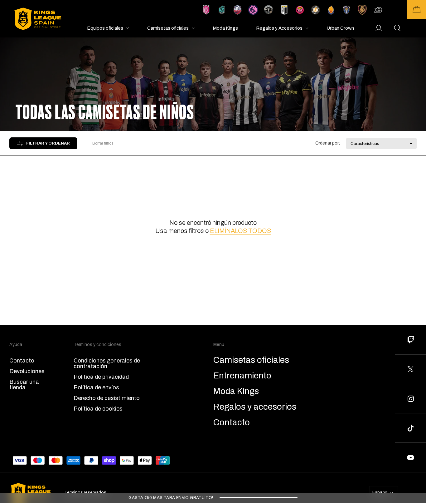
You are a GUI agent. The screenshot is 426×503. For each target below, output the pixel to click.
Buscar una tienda (24, 385)
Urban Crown (340, 28)
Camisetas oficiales (168, 28)
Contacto (21, 361)
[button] (416, 9)
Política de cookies (98, 409)
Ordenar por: (327, 143)
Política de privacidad (101, 377)
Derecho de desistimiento (107, 398)
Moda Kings (225, 28)
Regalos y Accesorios (279, 28)
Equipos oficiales (105, 28)
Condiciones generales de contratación (107, 363)
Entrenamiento (242, 375)
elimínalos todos (240, 230)
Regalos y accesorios (254, 407)
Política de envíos (96, 387)
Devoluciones (27, 371)
